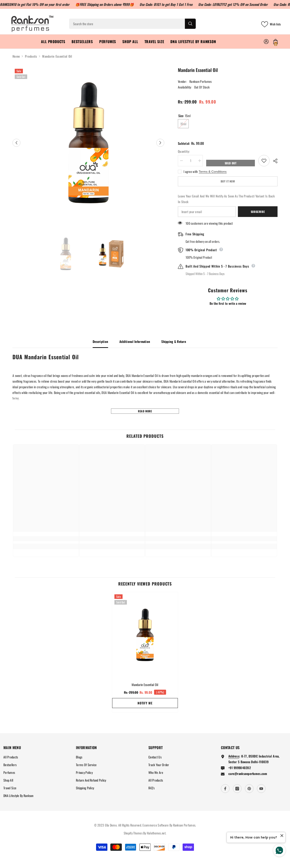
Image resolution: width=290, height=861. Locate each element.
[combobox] (127, 24)
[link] (46, 538)
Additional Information (134, 341)
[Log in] (266, 41)
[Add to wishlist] (264, 160)
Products (31, 56)
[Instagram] (237, 788)
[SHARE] (274, 160)
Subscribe (258, 212)
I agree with (191, 171)
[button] (16, 143)
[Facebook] (225, 788)
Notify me (145, 703)
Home (16, 56)
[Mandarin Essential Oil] (145, 635)
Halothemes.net (156, 833)
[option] (88, 142)
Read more (145, 411)
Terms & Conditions (213, 171)
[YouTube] (261, 788)
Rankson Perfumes (200, 81)
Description (100, 341)
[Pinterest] (249, 788)
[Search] (132, 24)
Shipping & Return (173, 341)
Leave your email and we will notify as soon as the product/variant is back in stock (226, 199)
